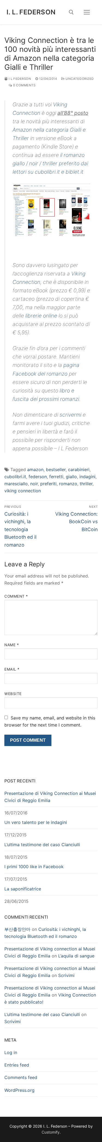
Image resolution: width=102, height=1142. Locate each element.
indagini (87, 476)
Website (13, 693)
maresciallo (16, 483)
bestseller (56, 469)
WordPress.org (19, 1090)
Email (12, 669)
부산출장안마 (17, 929)
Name (11, 645)
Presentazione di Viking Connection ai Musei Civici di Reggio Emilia (50, 797)
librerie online (41, 315)
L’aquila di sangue (76, 956)
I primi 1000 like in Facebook (34, 866)
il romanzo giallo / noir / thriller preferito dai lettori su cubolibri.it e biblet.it (50, 163)
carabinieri (78, 469)
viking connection (22, 490)
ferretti (56, 476)
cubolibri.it (15, 476)
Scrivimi (66, 975)
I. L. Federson (31, 12)
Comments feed (20, 1077)
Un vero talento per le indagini (35, 822)
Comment (16, 596)
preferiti (48, 483)
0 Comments (23, 85)
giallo (71, 476)
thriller (86, 483)
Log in (10, 1052)
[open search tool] (71, 12)
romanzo (68, 483)
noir (34, 483)
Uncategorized (79, 79)
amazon (35, 469)
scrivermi (70, 414)
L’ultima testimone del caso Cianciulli (42, 844)
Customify (51, 1132)
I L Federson (19, 79)
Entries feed (16, 1065)
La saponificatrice (22, 889)
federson (38, 476)
